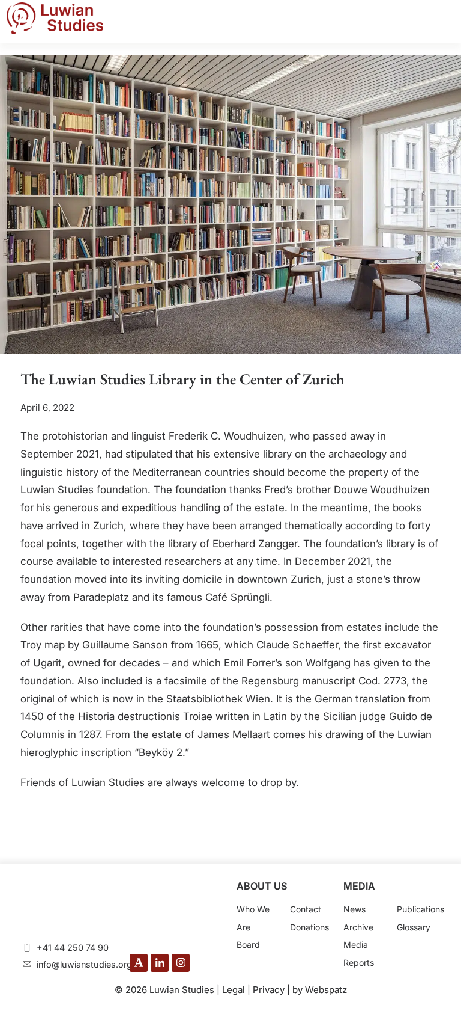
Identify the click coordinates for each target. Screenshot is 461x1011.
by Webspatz (319, 989)
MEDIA (359, 886)
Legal (233, 989)
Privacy (269, 989)
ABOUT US (262, 886)
